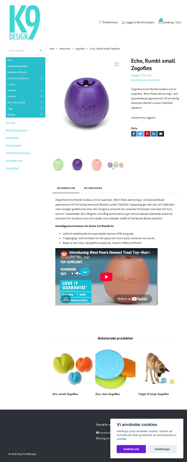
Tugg (9, 108)
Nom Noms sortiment (18, 78)
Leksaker (11, 96)
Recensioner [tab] (93, 188)
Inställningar (162, 449)
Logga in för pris (141, 75)
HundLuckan (13, 145)
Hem (9, 60)
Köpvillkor (12, 168)
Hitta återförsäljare (18, 153)
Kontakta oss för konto (146, 80)
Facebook (104, 432)
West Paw (11, 90)
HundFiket (12, 138)
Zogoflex (80, 48)
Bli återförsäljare (16, 130)
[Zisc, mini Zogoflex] (115, 369)
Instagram (104, 438)
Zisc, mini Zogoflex (107, 394)
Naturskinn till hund (16, 72)
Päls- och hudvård (16, 102)
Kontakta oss (14, 160)
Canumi (11, 84)
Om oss (10, 123)
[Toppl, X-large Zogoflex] (158, 369)
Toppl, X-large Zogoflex (153, 394)
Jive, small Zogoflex (65, 394)
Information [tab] (66, 188)
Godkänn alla (131, 449)
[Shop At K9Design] (24, 22)
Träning (11, 114)
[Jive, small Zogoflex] (72, 369)
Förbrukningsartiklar (17, 66)
